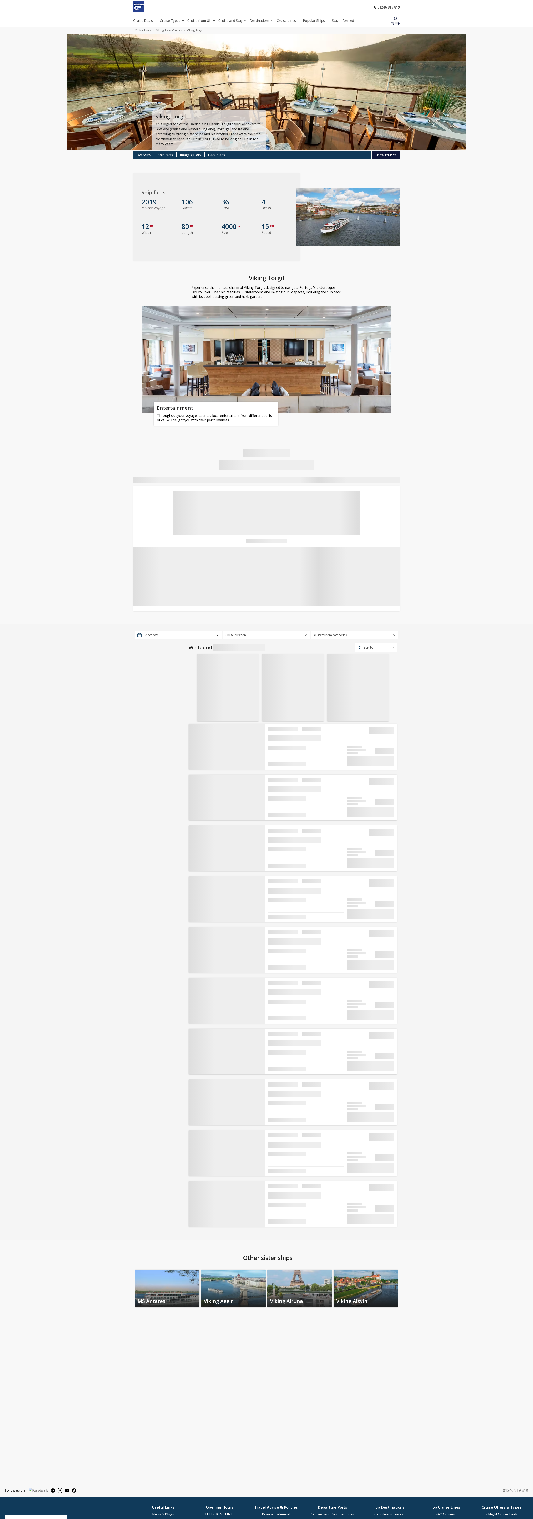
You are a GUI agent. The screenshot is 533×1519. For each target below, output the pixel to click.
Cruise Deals (143, 20)
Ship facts (165, 155)
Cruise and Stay (230, 20)
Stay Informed (343, 20)
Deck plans (216, 155)
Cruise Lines (286, 20)
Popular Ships (314, 20)
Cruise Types (170, 20)
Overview (144, 155)
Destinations (260, 20)
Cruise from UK (199, 20)
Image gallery (190, 155)
